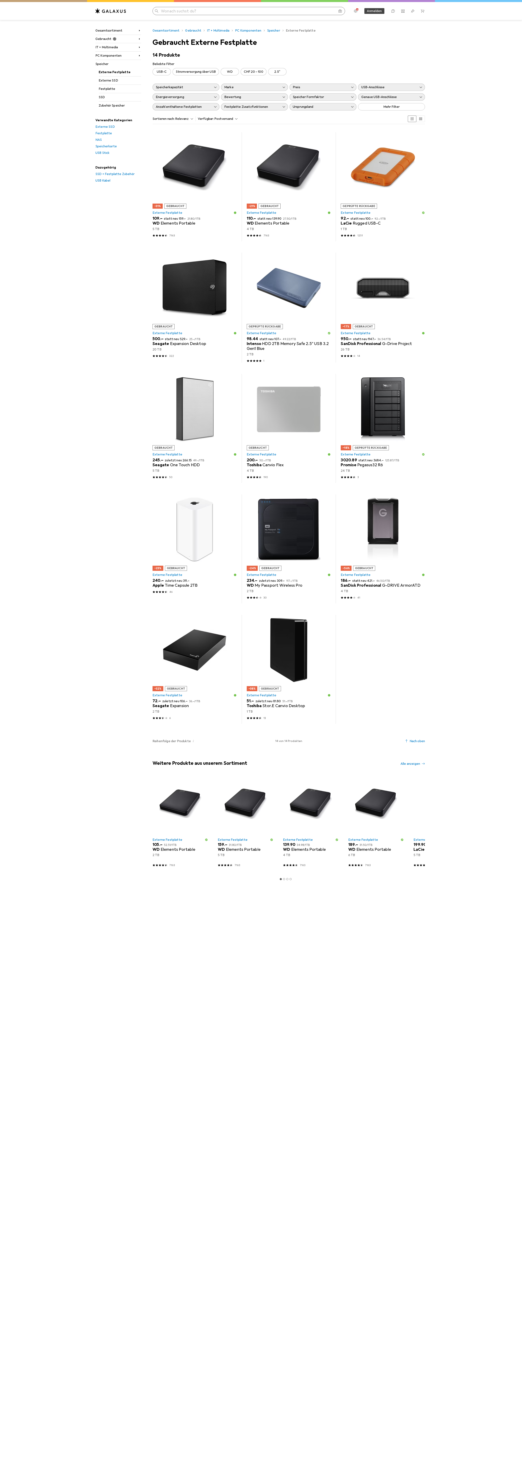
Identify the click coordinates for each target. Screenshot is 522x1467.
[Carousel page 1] (281, 879)
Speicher (101, 64)
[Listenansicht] (420, 119)
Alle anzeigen (410, 764)
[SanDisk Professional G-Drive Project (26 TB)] (383, 307)
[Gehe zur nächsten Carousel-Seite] (418, 823)
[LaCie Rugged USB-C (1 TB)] (383, 186)
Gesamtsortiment (108, 31)
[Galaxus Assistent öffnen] (393, 11)
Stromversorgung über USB (196, 72)
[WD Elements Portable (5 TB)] (195, 186)
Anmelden (374, 11)
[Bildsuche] (340, 11)
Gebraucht (103, 39)
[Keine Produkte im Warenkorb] (422, 11)
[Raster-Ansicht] (412, 119)
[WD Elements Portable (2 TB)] (180, 823)
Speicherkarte (106, 146)
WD (230, 72)
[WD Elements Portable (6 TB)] (376, 823)
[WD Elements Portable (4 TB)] (289, 186)
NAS (98, 140)
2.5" (277, 72)
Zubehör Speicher (112, 106)
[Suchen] (157, 11)
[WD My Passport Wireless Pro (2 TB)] (289, 548)
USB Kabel (102, 181)
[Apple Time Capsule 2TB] (195, 548)
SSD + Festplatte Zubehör (115, 174)
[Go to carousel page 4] (291, 879)
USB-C (162, 72)
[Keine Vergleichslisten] (403, 11)
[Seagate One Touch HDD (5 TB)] (195, 428)
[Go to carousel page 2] (284, 879)
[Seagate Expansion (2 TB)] (195, 669)
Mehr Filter (391, 107)
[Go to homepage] (110, 11)
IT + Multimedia (106, 47)
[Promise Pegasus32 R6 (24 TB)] (383, 428)
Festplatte (107, 89)
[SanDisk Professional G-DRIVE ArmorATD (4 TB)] (383, 548)
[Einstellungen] (355, 11)
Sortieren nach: (164, 119)
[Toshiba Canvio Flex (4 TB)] (289, 428)
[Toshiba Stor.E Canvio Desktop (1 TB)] (289, 669)
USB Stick (102, 153)
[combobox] (183, 119)
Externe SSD (108, 80)
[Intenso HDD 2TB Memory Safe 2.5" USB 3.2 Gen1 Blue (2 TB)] (289, 307)
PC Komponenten (108, 56)
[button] (235, 212)
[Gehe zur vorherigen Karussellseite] (155, 823)
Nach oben (417, 741)
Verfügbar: (206, 119)
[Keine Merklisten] (412, 11)
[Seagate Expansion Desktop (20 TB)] (195, 307)
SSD (102, 97)
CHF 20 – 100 (253, 72)
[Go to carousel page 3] (287, 879)
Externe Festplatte (114, 72)
